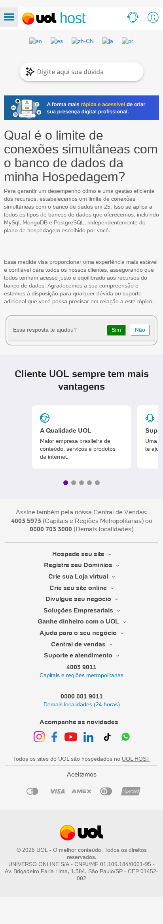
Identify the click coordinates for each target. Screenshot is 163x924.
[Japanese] (108, 41)
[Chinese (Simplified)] (83, 41)
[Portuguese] (128, 41)
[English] (36, 41)
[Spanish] (57, 41)
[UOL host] (54, 18)
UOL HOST (136, 759)
